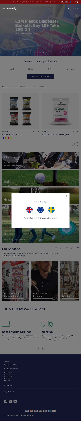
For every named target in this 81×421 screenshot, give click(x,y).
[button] (4, 8)
